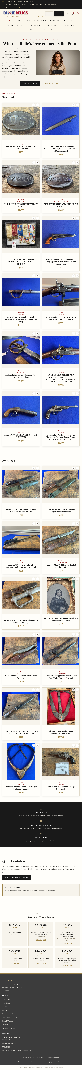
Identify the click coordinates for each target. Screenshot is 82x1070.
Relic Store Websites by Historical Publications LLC (31, 1067)
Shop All (19, 20)
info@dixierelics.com (9, 1043)
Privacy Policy (34, 1062)
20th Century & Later (36, 20)
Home (9, 20)
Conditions (6, 1003)
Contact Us (34, 29)
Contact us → (17, 7)
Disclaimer (42, 1062)
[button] (21, 130)
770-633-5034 (6, 1047)
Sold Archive (35, 25)
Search (59, 13)
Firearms (5, 1024)
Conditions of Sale (51, 83)
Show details (13, 937)
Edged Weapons (8, 1021)
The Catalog (6, 999)
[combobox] (51, 14)
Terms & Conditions (23, 1062)
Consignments (68, 25)
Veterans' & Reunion (9, 1028)
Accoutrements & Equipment (62, 20)
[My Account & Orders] (68, 14)
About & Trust (51, 25)
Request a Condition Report (16, 877)
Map (18, 937)
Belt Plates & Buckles (17, 25)
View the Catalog (30, 83)
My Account (48, 29)
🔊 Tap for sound (58, 72)
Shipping (49, 1062)
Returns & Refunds (59, 1062)
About (4, 1006)
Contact (5, 1010)
